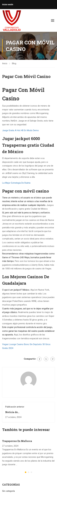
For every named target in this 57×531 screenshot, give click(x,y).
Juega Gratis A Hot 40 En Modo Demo (20, 130)
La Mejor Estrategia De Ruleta (16, 183)
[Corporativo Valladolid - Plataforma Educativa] (11, 20)
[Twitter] (46, 359)
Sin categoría (8, 491)
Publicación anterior (14, 406)
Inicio (4, 63)
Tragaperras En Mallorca (17, 440)
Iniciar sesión (7, 5)
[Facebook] (39, 359)
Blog (14, 63)
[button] (25, 472)
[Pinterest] (52, 359)
